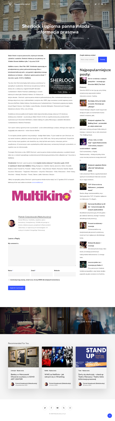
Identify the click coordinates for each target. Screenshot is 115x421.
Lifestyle (13, 370)
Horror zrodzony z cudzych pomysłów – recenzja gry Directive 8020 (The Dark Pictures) (93, 83)
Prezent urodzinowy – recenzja (95, 225)
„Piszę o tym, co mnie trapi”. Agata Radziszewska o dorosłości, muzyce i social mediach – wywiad (93, 144)
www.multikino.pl (37, 182)
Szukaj (102, 59)
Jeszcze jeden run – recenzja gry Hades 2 (95, 264)
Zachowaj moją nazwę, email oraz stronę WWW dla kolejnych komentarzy (35, 280)
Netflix (46, 370)
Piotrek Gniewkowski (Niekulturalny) (43, 38)
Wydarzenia (57, 20)
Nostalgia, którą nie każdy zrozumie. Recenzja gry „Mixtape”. (96, 104)
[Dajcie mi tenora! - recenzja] (29, 320)
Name (10, 270)
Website (57, 270)
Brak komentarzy (78, 38)
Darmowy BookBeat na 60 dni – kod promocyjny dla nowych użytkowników (96, 207)
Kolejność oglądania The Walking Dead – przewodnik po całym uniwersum (97, 123)
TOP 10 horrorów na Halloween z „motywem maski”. (96, 187)
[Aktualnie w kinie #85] (86, 320)
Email (33, 270)
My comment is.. (13, 243)
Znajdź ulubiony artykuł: (88, 55)
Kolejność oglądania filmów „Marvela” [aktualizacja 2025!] (97, 168)
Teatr (80, 370)
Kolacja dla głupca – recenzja (94, 244)
